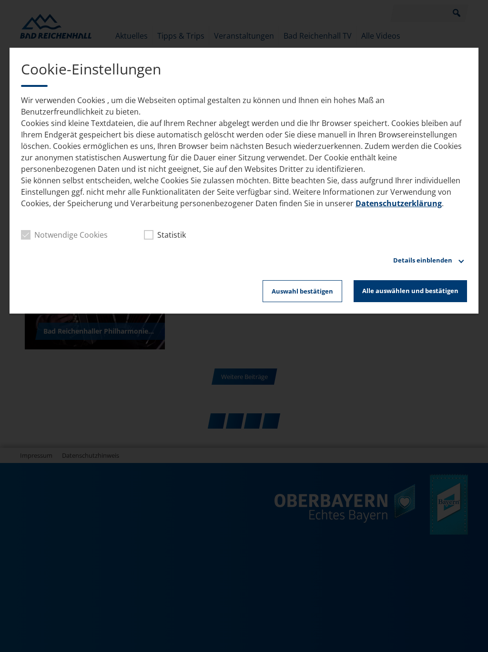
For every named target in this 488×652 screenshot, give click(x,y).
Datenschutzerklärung (399, 203)
